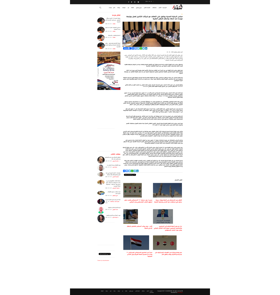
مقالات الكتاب (115, 154)
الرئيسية (165, 8)
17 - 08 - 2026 (108, 217)
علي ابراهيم (115, 195)
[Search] (100, 7)
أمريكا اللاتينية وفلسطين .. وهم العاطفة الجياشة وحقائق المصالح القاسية (112, 45)
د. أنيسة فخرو (116, 217)
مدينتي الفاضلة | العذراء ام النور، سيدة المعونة (112, 28)
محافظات (154, 8)
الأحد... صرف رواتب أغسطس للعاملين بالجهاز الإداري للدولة (139, 227)
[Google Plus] (135, 2)
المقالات (102, 291)
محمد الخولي (115, 209)
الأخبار (160, 8)
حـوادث (110, 8)
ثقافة (132, 8)
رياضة (118, 8)
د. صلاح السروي (116, 161)
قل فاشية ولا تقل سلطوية (114, 207)
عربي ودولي (139, 8)
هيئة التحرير (151, 292)
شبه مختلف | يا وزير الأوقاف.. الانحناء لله (113, 192)
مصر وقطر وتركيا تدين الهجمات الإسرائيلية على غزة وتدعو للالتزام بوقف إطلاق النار (168, 253)
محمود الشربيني (116, 188)
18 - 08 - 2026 (108, 161)
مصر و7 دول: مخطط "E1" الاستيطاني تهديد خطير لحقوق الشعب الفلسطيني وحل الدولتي (138, 201)
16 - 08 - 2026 (108, 167)
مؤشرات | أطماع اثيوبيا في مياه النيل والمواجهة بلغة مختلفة (113, 174)
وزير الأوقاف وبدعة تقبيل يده (113, 165)
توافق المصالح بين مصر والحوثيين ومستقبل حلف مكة (112, 158)
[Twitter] (131, 2)
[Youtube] (138, 2)
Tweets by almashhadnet (103, 260)
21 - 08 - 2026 (108, 24)
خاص (114, 8)
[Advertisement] (153, 271)
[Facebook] (128, 2)
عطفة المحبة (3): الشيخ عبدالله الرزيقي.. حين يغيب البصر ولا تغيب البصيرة (112, 20)
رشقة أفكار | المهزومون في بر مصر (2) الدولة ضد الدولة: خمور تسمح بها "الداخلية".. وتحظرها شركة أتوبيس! (113, 183)
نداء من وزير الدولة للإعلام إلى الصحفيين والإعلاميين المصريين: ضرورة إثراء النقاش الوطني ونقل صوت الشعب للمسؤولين (168, 228)
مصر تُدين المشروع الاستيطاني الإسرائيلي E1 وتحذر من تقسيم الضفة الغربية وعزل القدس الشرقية (139, 254)
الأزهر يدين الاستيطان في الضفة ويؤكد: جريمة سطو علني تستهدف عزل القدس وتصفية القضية (168, 201)
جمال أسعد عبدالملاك (114, 201)
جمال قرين (115, 167)
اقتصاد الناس (147, 8)
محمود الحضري (116, 177)
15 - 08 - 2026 (108, 195)
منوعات (123, 8)
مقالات (114, 24)
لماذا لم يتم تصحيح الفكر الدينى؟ (112, 200)
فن (128, 8)
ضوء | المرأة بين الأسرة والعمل (113, 215)
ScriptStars (180, 292)
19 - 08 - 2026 (108, 177)
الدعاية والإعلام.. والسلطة (114, 35)
